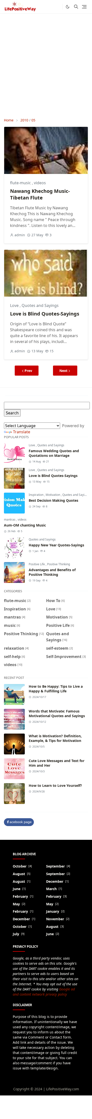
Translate (21, 431)
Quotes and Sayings (40, 305)
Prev (28, 370)
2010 (24, 120)
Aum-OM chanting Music (25, 525)
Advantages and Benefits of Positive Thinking (52, 572)
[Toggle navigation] (84, 7)
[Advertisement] (46, 66)
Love (15, 305)
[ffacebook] (57, 7)
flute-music (21, 182)
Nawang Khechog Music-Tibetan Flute (40, 194)
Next (63, 370)
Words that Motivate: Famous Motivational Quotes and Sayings (57, 713)
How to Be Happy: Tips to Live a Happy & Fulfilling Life (56, 688)
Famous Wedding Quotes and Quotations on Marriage (54, 453)
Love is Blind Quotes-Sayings (44, 313)
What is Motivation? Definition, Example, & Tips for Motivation (55, 738)
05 (33, 120)
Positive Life (37, 564)
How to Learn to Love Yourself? (55, 785)
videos (40, 182)
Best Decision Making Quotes (53, 500)
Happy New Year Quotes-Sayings (56, 545)
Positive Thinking (58, 564)
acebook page (21, 822)
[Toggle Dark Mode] (68, 7)
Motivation (53, 495)
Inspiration (36, 495)
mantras (10, 519)
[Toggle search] (76, 6)
